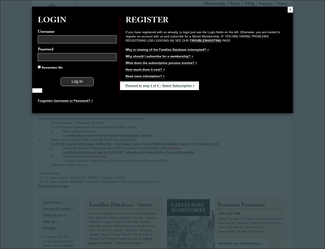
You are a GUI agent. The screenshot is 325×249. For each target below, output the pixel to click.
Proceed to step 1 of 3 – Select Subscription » (160, 85)
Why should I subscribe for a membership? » (159, 56)
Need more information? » (145, 76)
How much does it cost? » (145, 69)
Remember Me (52, 67)
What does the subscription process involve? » (161, 63)
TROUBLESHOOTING (205, 40)
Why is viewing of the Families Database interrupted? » (167, 49)
